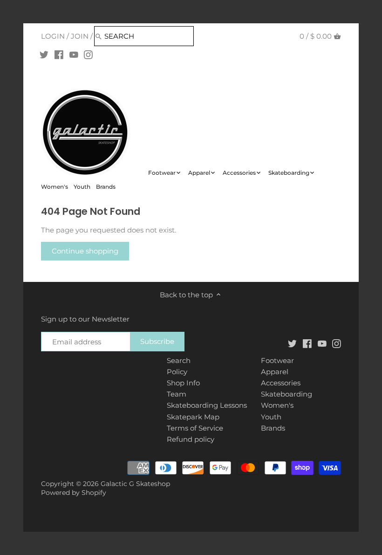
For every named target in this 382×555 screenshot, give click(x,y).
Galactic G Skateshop (135, 483)
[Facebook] (59, 54)
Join (80, 36)
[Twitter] (44, 54)
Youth (271, 416)
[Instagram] (88, 54)
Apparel (274, 371)
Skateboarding (286, 394)
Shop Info (183, 382)
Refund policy (190, 439)
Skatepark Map (193, 416)
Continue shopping (85, 251)
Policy (177, 371)
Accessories (280, 382)
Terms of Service (195, 428)
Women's (277, 405)
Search (179, 360)
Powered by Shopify (73, 492)
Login (53, 36)
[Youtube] (73, 54)
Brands (273, 428)
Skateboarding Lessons (207, 405)
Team (176, 394)
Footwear (277, 360)
